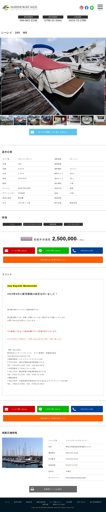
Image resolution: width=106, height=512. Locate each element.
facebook (86, 7)
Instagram (81, 7)
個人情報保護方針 (96, 502)
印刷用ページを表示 (53, 489)
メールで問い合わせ (19, 251)
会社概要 (69, 502)
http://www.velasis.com (76, 477)
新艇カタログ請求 (59, 504)
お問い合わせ (81, 502)
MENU (100, 7)
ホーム (7, 502)
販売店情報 (18, 502)
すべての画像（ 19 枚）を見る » (53, 132)
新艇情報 (29, 502)
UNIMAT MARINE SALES (21, 7)
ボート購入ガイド (56, 502)
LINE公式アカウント (91, 7)
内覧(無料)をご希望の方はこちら (53, 260)
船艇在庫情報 (41, 502)
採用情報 (45, 504)
